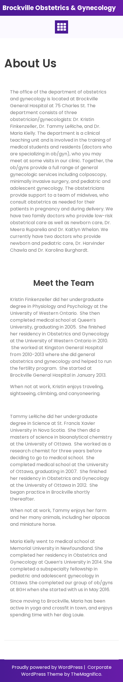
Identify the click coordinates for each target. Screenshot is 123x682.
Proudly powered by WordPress (48, 667)
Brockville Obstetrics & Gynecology (59, 7)
